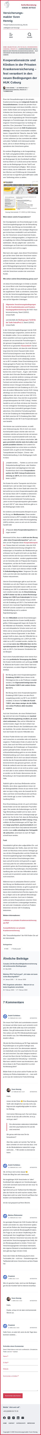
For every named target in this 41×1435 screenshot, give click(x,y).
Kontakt (11, 1423)
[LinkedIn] (18, 1418)
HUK (6, 949)
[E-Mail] (22, 1418)
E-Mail (5, 1362)
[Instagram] (13, 1418)
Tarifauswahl (16, 949)
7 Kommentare (8, 91)
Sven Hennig (16, 1089)
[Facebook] (4, 1418)
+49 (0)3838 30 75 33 (10, 1411)
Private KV (14, 49)
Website (5, 1369)
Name (5, 1356)
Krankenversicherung (11, 89)
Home (5, 1423)
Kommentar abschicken (13, 1396)
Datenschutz (20, 1423)
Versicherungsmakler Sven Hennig (13, 16)
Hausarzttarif (26, 346)
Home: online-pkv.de (10, 47)
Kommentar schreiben (11, 1376)
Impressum (31, 1423)
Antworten (33, 1018)
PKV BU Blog (22, 47)
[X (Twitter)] (9, 1418)
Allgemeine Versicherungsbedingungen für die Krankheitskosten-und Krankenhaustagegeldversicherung (21, 307)
